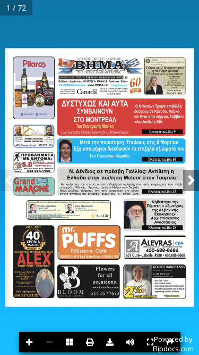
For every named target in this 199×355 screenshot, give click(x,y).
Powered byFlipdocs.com (173, 343)
